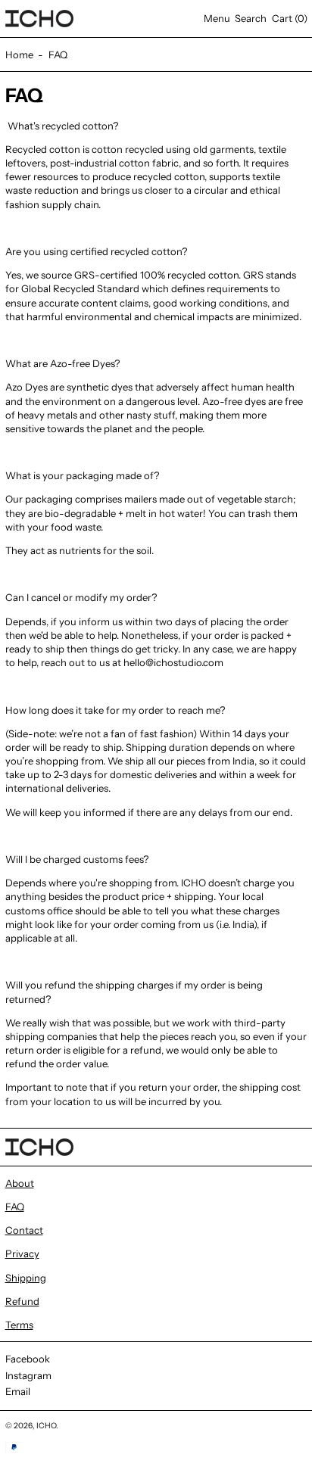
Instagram (28, 1375)
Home (19, 54)
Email (17, 1391)
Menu (217, 18)
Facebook (27, 1359)
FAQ (57, 54)
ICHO (46, 1426)
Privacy (22, 1253)
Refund (22, 1301)
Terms (19, 1325)
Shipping (25, 1278)
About (19, 1183)
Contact (24, 1230)
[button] (251, 18)
